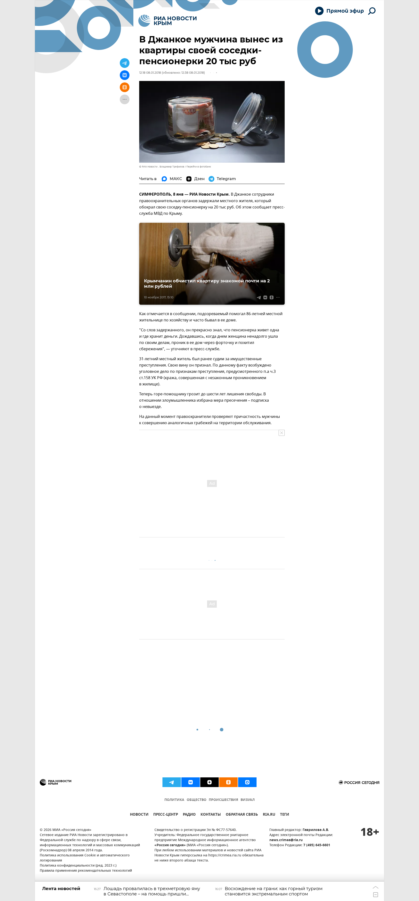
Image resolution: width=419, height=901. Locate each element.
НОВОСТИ (139, 815)
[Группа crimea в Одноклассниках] (228, 782)
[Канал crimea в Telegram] (171, 782)
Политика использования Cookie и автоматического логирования (85, 858)
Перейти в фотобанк (198, 166)
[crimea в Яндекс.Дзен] (209, 782)
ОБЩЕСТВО (196, 800)
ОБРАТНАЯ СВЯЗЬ (242, 815)
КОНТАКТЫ (211, 815)
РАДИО (189, 815)
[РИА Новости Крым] (167, 21)
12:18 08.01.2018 (150, 72)
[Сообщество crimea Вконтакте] (190, 782)
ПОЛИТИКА (174, 800)
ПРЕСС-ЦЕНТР (165, 815)
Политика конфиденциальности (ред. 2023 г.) (78, 866)
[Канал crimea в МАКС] (247, 782)
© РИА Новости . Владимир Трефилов (161, 166)
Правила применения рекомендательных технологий (86, 871)
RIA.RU (269, 815)
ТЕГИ (284, 815)
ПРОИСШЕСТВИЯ (223, 800)
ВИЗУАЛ (248, 800)
